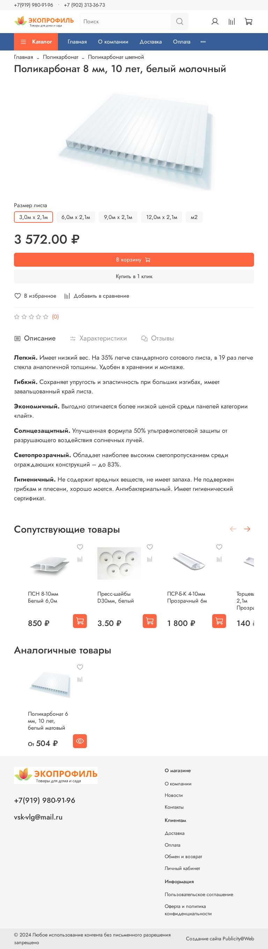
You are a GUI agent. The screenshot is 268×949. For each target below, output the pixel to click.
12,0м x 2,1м (161, 217)
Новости (174, 795)
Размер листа (30, 205)
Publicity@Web (238, 938)
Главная (77, 42)
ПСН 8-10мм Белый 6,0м (43, 597)
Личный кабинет (182, 868)
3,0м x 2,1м (33, 217)
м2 (194, 217)
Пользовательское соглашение (199, 894)
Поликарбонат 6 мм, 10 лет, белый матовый (48, 721)
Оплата (182, 42)
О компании (113, 42)
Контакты (174, 806)
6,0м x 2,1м (75, 217)
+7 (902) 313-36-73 (84, 4)
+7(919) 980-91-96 (33, 4)
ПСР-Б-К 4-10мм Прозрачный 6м (187, 597)
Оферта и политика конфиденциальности (188, 910)
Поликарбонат (60, 57)
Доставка (151, 42)
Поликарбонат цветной (116, 57)
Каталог (42, 42)
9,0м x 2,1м (118, 217)
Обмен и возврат (183, 856)
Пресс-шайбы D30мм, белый (115, 597)
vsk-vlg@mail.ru (38, 817)
